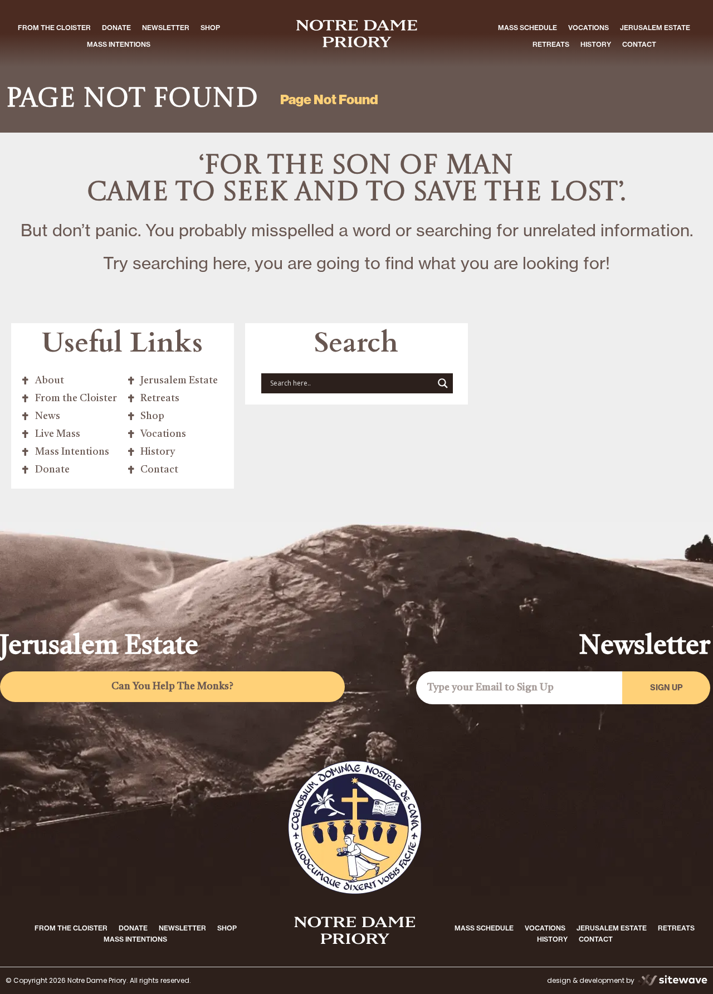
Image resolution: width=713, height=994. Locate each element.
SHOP (210, 27)
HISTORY (595, 44)
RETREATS (551, 44)
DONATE (116, 27)
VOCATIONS (588, 27)
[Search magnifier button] (442, 383)
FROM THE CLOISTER (54, 27)
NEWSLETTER (165, 27)
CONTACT (639, 44)
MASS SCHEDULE (527, 27)
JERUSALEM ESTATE (655, 27)
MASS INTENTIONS (118, 44)
